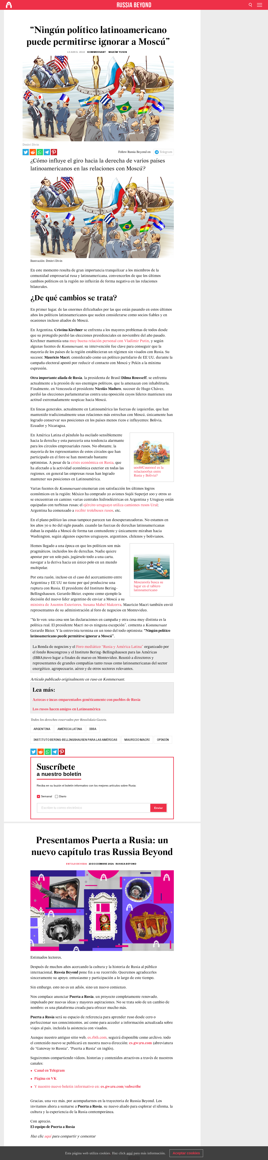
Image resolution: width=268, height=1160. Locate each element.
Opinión (163, 740)
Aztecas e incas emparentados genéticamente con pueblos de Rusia (86, 700)
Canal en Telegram (49, 1071)
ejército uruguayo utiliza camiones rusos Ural (120, 505)
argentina (42, 729)
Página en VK (45, 1079)
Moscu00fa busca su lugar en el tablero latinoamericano (148, 586)
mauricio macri (137, 740)
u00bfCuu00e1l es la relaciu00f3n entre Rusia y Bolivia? (148, 472)
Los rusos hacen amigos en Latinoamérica (66, 709)
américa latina (69, 729)
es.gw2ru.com (140, 1043)
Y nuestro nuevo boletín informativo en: (87, 1087)
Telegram (166, 152)
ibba (92, 729)
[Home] (9, 5)
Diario (62, 796)
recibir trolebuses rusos (94, 511)
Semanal (46, 796)
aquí (48, 1136)
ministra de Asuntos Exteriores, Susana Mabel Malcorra (75, 605)
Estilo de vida (76, 863)
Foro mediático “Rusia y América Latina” (109, 647)
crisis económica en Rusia (92, 463)
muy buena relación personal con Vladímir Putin (109, 341)
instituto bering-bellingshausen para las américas (75, 740)
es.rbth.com (97, 1038)
